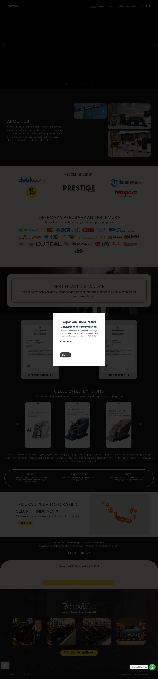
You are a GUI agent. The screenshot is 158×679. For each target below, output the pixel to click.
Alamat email (66, 341)
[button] (102, 316)
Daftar (65, 355)
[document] (79, 339)
